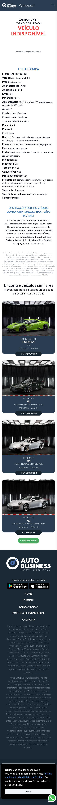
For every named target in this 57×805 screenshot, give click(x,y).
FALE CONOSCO (28, 606)
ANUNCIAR (28, 619)
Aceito (28, 791)
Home (28, 593)
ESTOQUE (28, 600)
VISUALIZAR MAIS (28, 540)
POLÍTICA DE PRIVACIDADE (28, 613)
